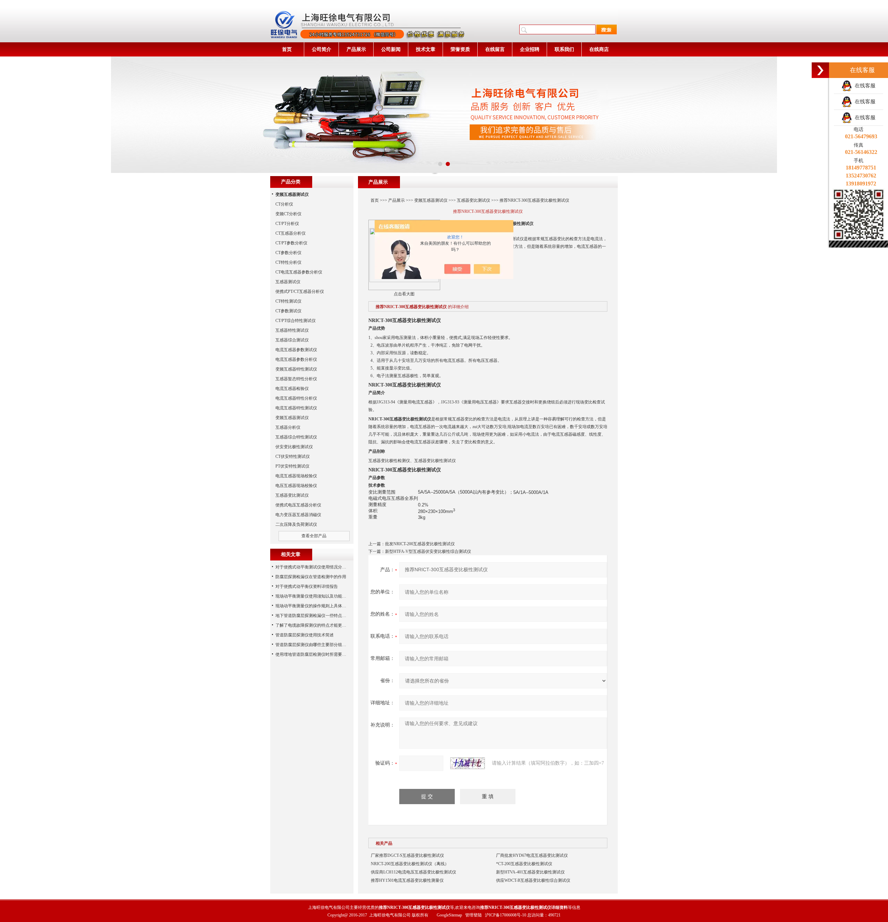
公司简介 (321, 49)
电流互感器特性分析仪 (296, 398)
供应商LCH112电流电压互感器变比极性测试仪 (413, 872)
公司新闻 (391, 49)
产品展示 (356, 49)
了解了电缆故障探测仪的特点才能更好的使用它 (319, 625)
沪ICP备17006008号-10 (505, 915)
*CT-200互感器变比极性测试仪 (524, 863)
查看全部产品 (313, 535)
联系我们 (564, 49)
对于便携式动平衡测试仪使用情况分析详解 (315, 567)
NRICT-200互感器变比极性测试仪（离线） (410, 863)
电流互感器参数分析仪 (296, 359)
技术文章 (425, 49)
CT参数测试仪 (288, 310)
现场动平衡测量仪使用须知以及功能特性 (312, 596)
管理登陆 (473, 915)
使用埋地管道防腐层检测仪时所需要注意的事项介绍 (323, 654)
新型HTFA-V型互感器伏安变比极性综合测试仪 (428, 551)
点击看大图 (404, 294)
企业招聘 (529, 49)
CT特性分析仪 (288, 262)
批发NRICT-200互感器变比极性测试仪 (420, 543)
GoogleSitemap (449, 915)
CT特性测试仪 (288, 301)
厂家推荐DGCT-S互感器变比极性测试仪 (407, 855)
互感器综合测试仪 (292, 340)
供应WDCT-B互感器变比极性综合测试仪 (533, 880)
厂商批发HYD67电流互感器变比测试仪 (532, 855)
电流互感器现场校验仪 (296, 475)
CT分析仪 (284, 204)
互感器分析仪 (287, 427)
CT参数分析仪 (288, 252)
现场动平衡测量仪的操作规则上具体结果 (312, 605)
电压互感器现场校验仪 (296, 485)
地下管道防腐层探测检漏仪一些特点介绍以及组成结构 (325, 615)
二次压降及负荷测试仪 (296, 524)
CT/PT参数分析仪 (291, 243)
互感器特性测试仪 (292, 330)
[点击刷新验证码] (467, 763)
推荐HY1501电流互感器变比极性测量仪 (407, 880)
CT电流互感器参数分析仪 (298, 272)
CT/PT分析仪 (287, 223)
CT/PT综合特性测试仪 (295, 320)
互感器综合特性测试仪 (296, 437)
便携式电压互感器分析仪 (298, 505)
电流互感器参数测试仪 (296, 349)
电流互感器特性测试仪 (296, 408)
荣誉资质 (460, 49)
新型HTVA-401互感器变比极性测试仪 (530, 872)
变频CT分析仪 (288, 213)
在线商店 (599, 49)
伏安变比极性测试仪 (294, 446)
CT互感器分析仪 (290, 233)
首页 (287, 49)
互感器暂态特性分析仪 (296, 378)
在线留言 (495, 49)
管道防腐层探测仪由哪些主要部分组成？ (312, 644)
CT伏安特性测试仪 (292, 456)
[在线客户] (820, 70)
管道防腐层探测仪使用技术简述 (304, 635)
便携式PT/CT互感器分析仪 (299, 291)
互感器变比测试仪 (473, 200)
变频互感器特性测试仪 (296, 369)
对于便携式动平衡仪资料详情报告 (306, 586)
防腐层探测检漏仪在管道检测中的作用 (310, 576)
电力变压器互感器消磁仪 (298, 514)
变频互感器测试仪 (430, 200)
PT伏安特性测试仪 (292, 466)
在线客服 (864, 85)
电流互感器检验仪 (292, 388)
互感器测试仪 (287, 281)
